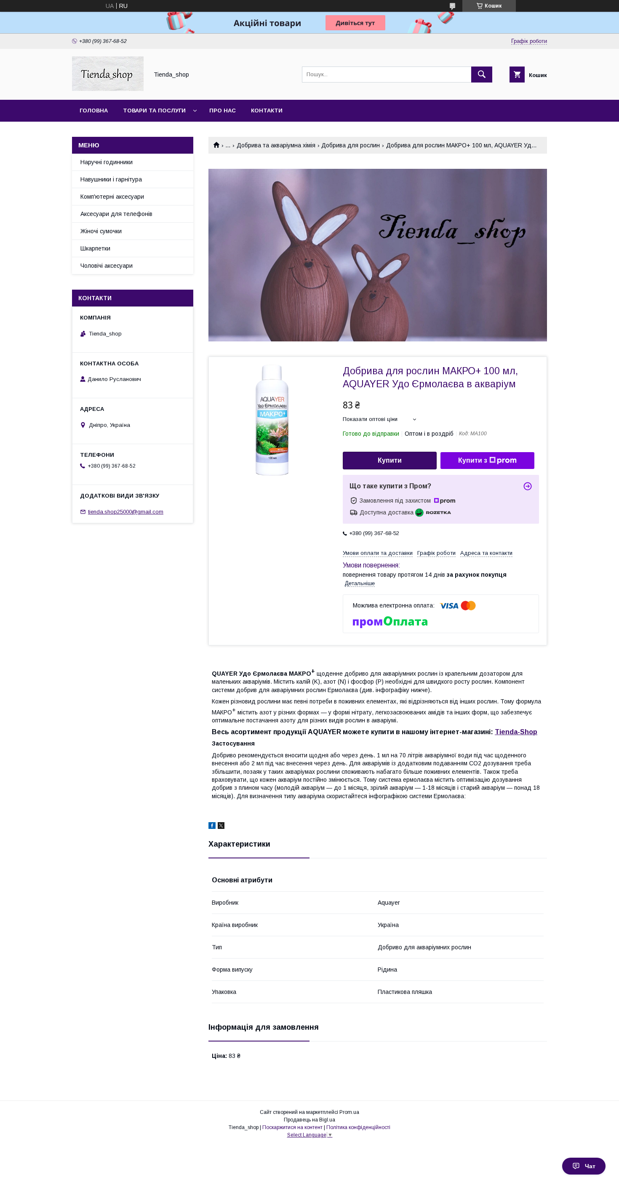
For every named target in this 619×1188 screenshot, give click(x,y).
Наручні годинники (106, 162)
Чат (590, 1166)
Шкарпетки (95, 248)
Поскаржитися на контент (292, 1127)
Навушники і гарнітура (111, 179)
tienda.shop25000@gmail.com (125, 512)
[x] (221, 826)
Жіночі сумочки (101, 231)
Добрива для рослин (350, 145)
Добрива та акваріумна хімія (276, 145)
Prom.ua (349, 1112)
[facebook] (212, 826)
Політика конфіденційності (358, 1127)
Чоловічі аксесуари (106, 265)
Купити (390, 460)
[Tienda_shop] (108, 88)
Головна (94, 110)
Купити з (472, 460)
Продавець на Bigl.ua (309, 1120)
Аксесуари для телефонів (116, 213)
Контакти (267, 110)
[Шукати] (481, 75)
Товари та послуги (154, 110)
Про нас (222, 110)
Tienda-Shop (516, 731)
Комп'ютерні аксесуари (112, 196)
